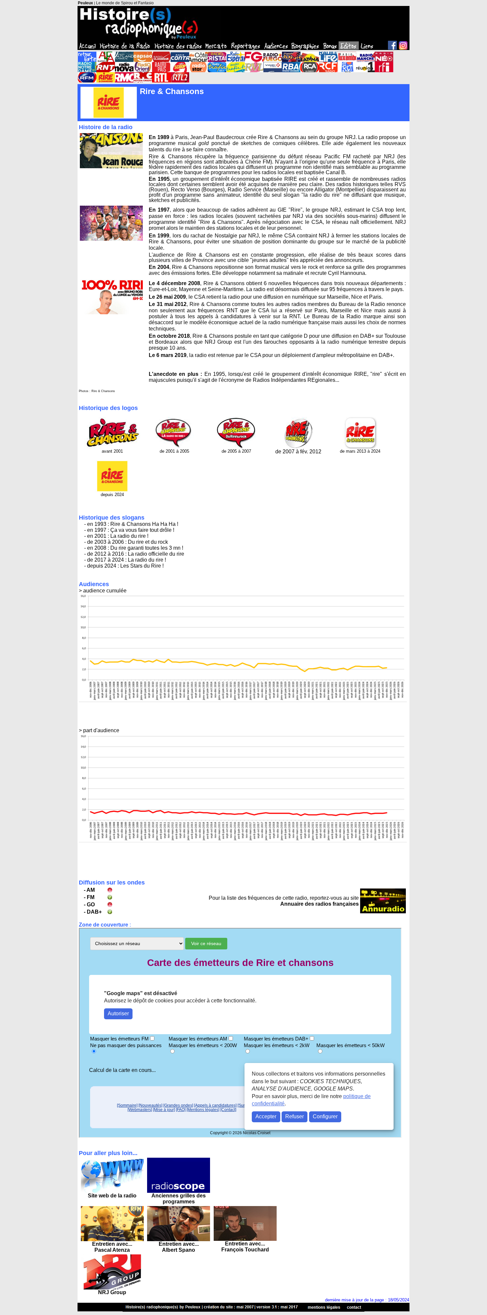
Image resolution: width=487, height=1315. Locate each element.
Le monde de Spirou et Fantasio (125, 3)
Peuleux (85, 3)
